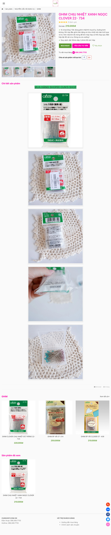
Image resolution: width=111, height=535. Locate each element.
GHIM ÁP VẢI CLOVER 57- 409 (92, 436)
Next (53, 39)
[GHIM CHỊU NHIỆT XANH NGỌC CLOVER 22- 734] (18, 476)
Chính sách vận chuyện (70, 525)
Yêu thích (98, 46)
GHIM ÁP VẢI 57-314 (55, 436)
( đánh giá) (72, 22)
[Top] (108, 524)
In (106, 387)
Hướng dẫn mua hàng (69, 522)
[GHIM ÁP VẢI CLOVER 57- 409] (92, 417)
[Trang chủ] (2, 9)
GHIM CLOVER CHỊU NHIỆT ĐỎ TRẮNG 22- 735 (18, 437)
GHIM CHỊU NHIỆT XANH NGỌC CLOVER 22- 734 (18, 496)
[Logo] (55, 3)
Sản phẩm (8, 9)
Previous (3, 39)
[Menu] (4, 3)
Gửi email (98, 387)
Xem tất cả (104, 396)
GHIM (39, 9)
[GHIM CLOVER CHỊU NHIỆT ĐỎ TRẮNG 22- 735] (18, 417)
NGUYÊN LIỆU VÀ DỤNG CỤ (25, 9)
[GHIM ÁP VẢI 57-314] (55, 417)
